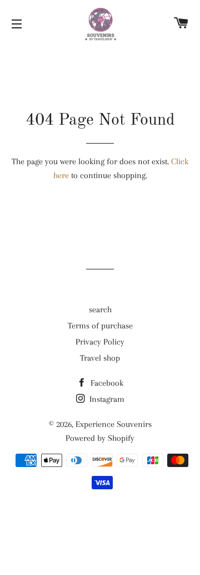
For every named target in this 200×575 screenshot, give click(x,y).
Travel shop (100, 358)
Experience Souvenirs (114, 424)
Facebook (105, 383)
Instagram (105, 399)
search (100, 309)
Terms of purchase (100, 326)
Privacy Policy (100, 342)
